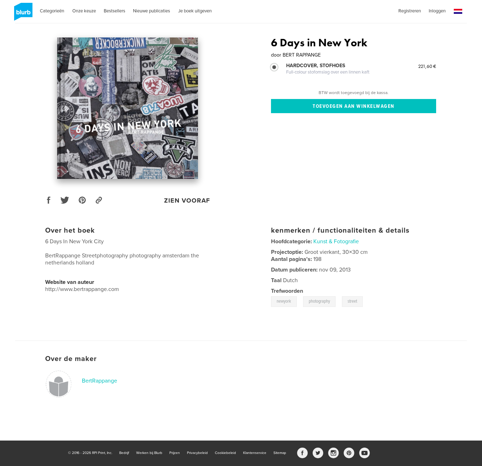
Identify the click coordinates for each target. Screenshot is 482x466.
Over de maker (71, 359)
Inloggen (437, 11)
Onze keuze (84, 11)
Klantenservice (254, 453)
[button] (458, 11)
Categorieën (52, 11)
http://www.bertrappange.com (82, 289)
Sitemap (279, 453)
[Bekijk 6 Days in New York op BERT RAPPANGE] (127, 108)
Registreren (409, 11)
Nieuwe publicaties (151, 11)
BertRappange (99, 380)
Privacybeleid (197, 453)
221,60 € (427, 66)
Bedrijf (124, 453)
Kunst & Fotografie (336, 241)
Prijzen (174, 453)
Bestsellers (114, 11)
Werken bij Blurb (149, 453)
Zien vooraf (187, 200)
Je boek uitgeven (195, 11)
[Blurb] (22, 14)
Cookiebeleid (225, 453)
